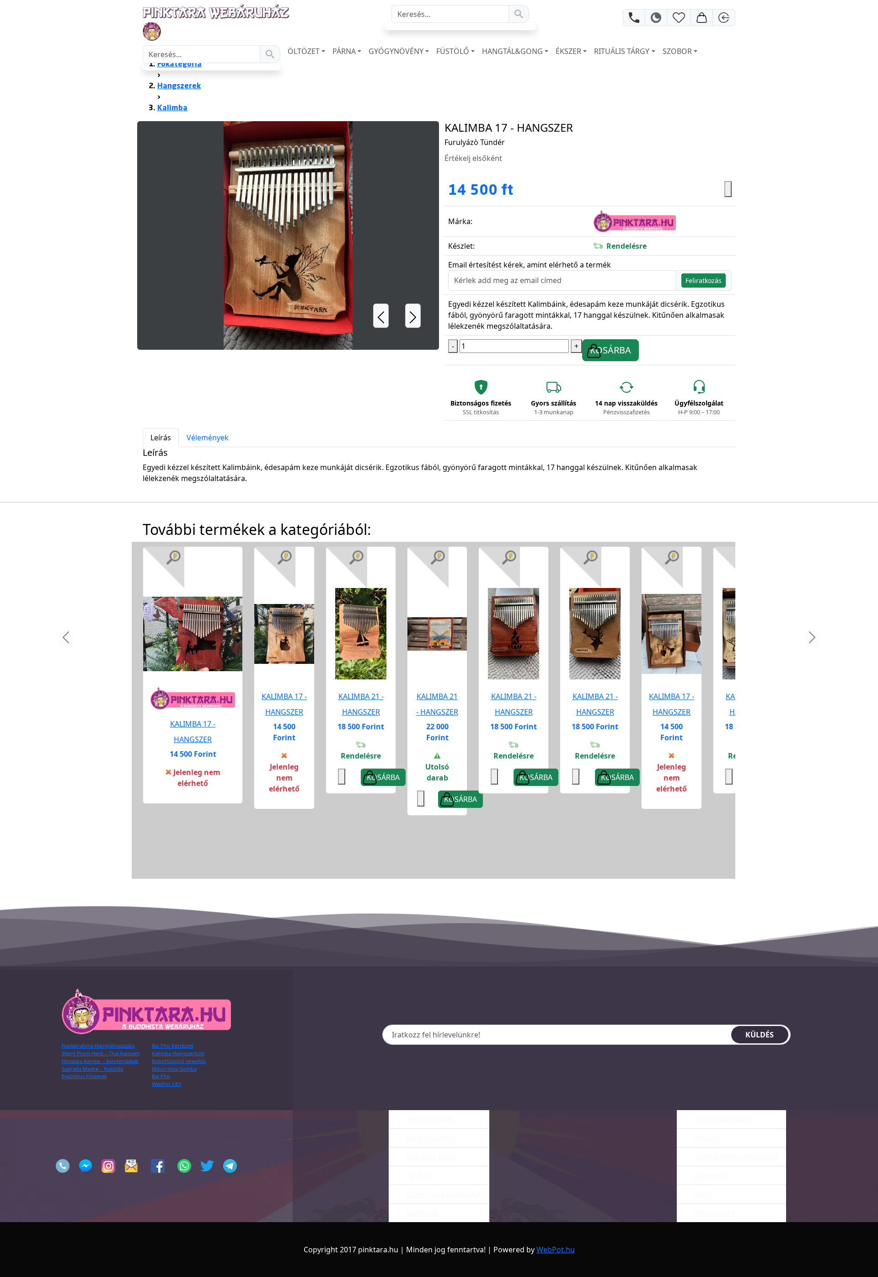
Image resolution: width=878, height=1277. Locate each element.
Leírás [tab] (160, 438)
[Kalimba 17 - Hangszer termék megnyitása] (192, 633)
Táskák (418, 1175)
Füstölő (452, 51)
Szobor (677, 51)
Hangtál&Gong (512, 51)
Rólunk (706, 1138)
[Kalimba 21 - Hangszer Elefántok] (437, 633)
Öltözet (304, 51)
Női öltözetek (429, 1119)
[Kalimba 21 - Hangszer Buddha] (513, 633)
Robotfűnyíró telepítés (179, 1061)
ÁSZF (702, 1194)
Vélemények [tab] (208, 438)
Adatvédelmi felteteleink (736, 1157)
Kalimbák (422, 1213)
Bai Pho (161, 1076)
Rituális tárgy (621, 51)
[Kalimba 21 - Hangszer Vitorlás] (361, 633)
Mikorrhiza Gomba (174, 1068)
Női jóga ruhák (431, 1157)
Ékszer (568, 51)
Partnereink (714, 1213)
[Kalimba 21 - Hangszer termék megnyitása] (361, 633)
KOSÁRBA (610, 350)
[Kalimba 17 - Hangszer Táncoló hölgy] (284, 633)
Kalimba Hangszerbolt (178, 1053)
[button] (380, 235)
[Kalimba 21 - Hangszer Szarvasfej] (595, 633)
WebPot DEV (167, 1083)
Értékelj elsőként (473, 158)
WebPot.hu (555, 1250)
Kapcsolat (711, 1175)
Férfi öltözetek (431, 1138)
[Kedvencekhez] (728, 189)
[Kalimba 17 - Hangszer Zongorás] (192, 633)
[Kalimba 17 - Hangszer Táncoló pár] (671, 633)
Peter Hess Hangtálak (443, 1194)
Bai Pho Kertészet (172, 1045)
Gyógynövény (396, 51)
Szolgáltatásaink (722, 1119)
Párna (344, 51)
